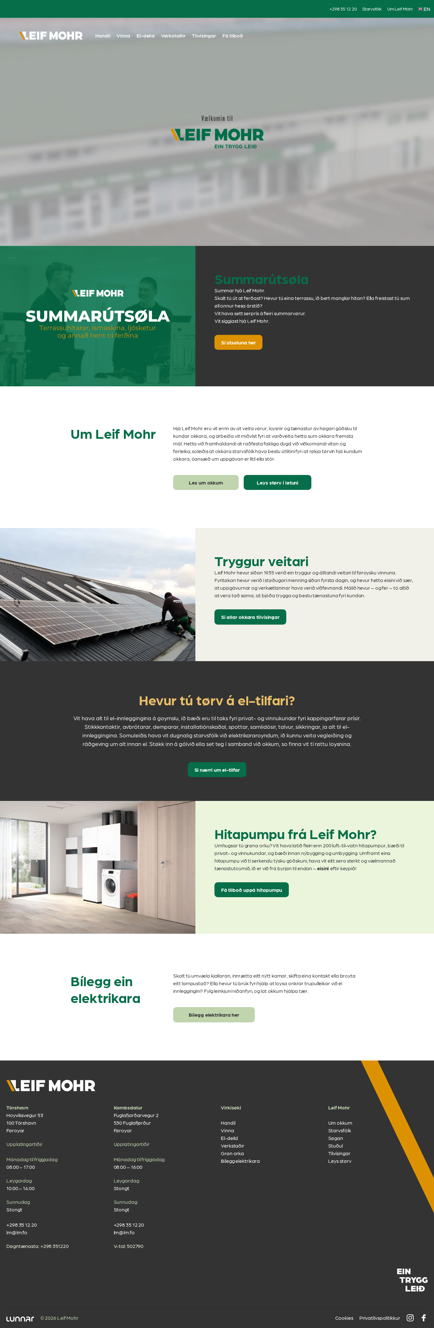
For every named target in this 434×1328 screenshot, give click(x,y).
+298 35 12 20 (343, 8)
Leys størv (339, 1161)
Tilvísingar (204, 35)
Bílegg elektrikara (240, 1161)
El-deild (146, 35)
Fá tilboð (232, 35)
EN (427, 9)
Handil (102, 35)
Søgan (335, 1138)
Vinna (123, 35)
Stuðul (335, 1145)
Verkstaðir (173, 35)
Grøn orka (232, 1153)
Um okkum (340, 1123)
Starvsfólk (372, 8)
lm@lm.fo (16, 1232)
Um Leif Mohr (400, 8)
